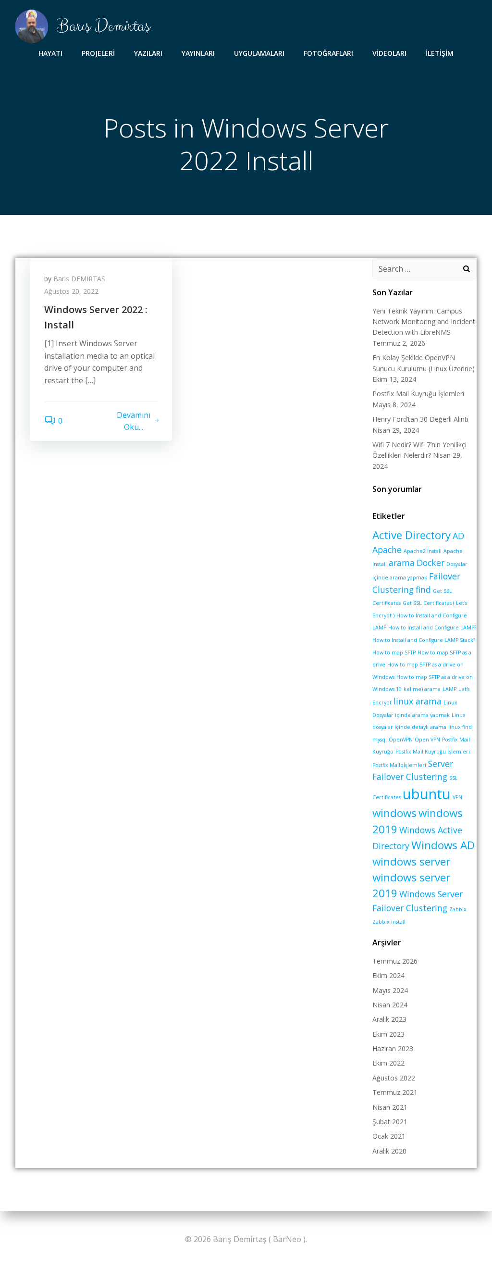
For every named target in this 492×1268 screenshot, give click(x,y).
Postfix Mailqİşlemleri (399, 765)
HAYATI (50, 53)
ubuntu (427, 793)
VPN (457, 797)
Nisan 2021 (389, 1107)
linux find (460, 727)
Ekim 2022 (388, 1062)
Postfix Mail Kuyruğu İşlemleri (418, 393)
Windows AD (443, 845)
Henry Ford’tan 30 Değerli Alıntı (420, 419)
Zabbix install (389, 921)
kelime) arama (422, 689)
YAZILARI (148, 53)
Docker (430, 562)
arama (402, 562)
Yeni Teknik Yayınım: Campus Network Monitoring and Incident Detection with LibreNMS (423, 321)
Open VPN (427, 739)
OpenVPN (401, 739)
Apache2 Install (423, 551)
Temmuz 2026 (395, 961)
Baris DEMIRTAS (79, 278)
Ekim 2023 (388, 1034)
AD (458, 535)
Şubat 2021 (389, 1121)
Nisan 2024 (389, 1004)
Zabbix (458, 909)
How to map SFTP (394, 652)
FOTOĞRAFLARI (328, 53)
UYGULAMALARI (259, 53)
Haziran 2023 (392, 1048)
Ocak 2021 (389, 1136)
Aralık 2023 (389, 1019)
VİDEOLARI (389, 53)
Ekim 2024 (388, 975)
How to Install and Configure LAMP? (432, 627)
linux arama (418, 701)
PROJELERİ (98, 53)
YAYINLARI (198, 53)
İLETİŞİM (440, 53)
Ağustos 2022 (393, 1077)
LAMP (449, 689)
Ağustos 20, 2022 (71, 291)
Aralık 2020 (389, 1150)
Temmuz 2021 (395, 1092)
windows (394, 812)
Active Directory (411, 534)
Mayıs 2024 (390, 990)
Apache (387, 549)
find (423, 589)
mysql (379, 739)
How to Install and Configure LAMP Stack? (423, 640)
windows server (411, 861)
